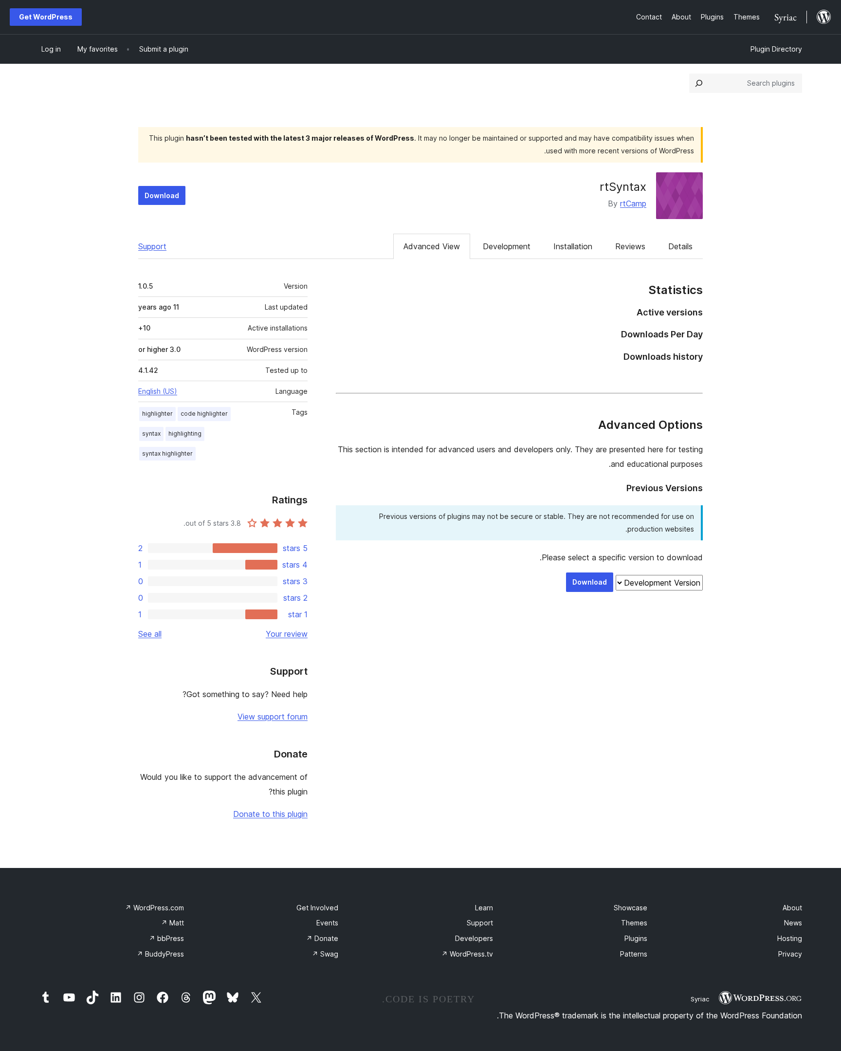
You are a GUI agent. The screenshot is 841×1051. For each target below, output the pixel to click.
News (793, 923)
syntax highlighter (167, 453)
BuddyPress (160, 954)
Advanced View (431, 246)
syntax (151, 433)
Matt (172, 923)
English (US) (157, 391)
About (792, 907)
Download (162, 195)
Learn (484, 907)
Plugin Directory (776, 49)
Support (152, 246)
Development (506, 246)
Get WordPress (46, 17)
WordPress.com (154, 907)
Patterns (633, 954)
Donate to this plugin (270, 814)
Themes (634, 923)
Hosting (789, 938)
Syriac (700, 999)
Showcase (630, 907)
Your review (287, 634)
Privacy (790, 954)
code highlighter (204, 413)
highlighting (184, 433)
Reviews (630, 246)
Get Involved (317, 907)
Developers (474, 938)
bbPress (166, 938)
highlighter (157, 413)
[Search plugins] (699, 83)
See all (150, 634)
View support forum (273, 716)
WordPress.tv (467, 954)
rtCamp (633, 203)
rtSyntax (623, 187)
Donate (322, 938)
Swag (325, 954)
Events (327, 923)
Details (680, 246)
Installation (572, 246)
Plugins (635, 938)
